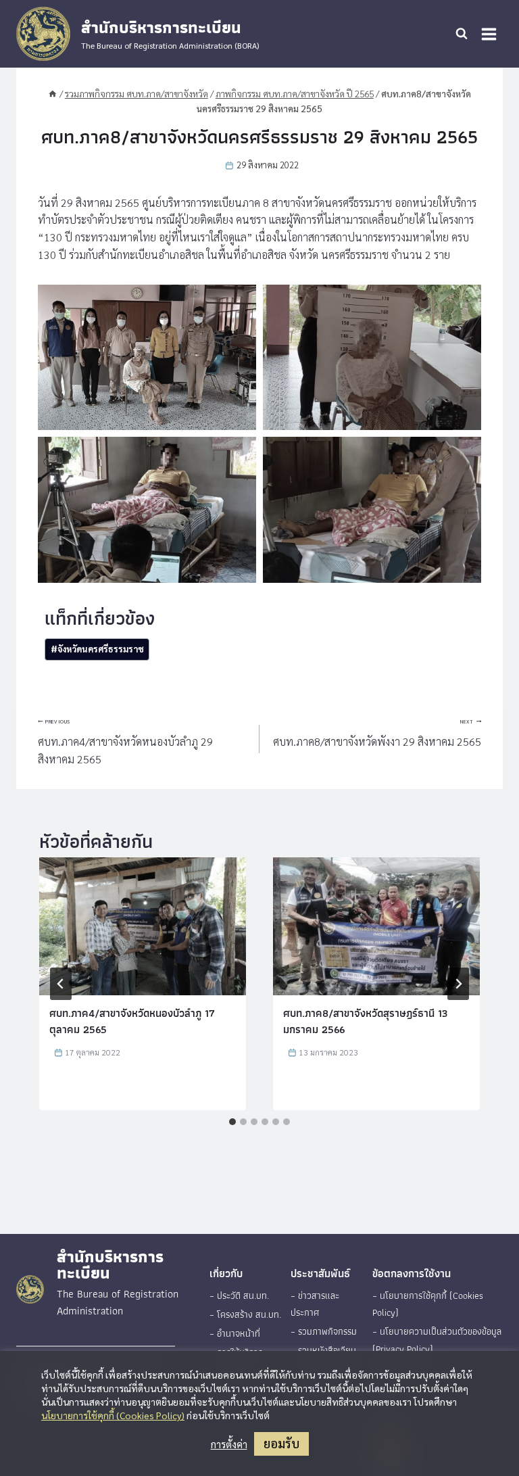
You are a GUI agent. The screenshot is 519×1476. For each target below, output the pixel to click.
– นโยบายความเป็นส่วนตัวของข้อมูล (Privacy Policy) (436, 1340)
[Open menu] (488, 34)
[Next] (458, 984)
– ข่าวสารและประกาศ (315, 1304)
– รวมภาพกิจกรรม (324, 1331)
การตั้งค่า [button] (229, 1444)
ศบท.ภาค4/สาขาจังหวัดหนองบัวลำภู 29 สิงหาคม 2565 (125, 742)
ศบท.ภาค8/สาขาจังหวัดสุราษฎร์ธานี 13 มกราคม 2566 (365, 1021)
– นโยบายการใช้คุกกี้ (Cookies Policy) (427, 1304)
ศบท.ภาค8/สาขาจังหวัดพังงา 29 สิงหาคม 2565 (377, 733)
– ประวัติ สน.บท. (239, 1295)
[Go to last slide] (61, 984)
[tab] (232, 1121)
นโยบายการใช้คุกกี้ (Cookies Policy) (112, 1415)
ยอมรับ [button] (281, 1443)
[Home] (52, 93)
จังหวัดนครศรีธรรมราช (97, 648)
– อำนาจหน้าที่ (234, 1333)
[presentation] (142, 926)
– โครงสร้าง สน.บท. (245, 1314)
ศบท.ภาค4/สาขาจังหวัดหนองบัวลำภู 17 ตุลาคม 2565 (132, 1021)
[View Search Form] (461, 34)
